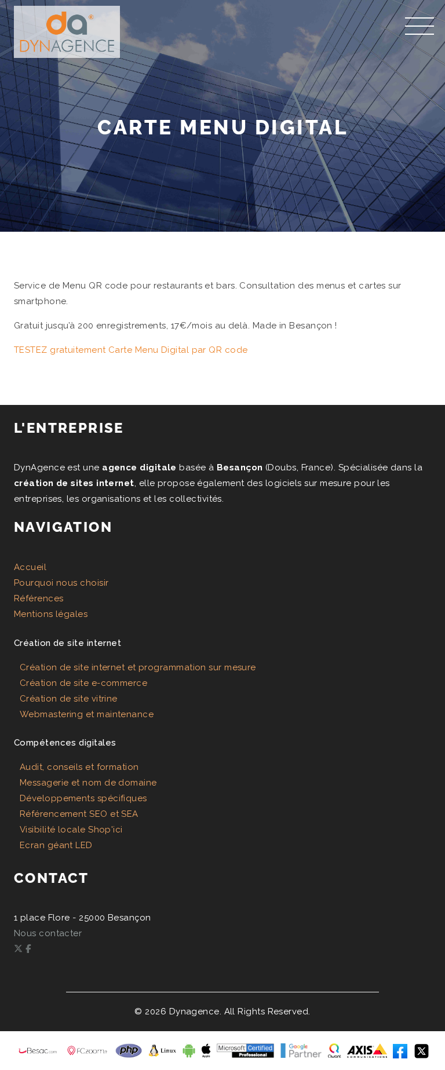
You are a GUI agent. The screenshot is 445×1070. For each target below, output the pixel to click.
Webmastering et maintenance (87, 714)
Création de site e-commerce (83, 683)
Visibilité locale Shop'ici (71, 829)
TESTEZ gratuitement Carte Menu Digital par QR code (131, 350)
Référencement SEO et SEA (79, 814)
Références (39, 598)
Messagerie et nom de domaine (88, 782)
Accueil (30, 567)
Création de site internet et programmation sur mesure (138, 667)
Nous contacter (48, 933)
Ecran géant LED (56, 845)
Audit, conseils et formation (79, 767)
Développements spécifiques (83, 798)
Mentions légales (50, 614)
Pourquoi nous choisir (61, 583)
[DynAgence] (67, 27)
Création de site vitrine (69, 698)
